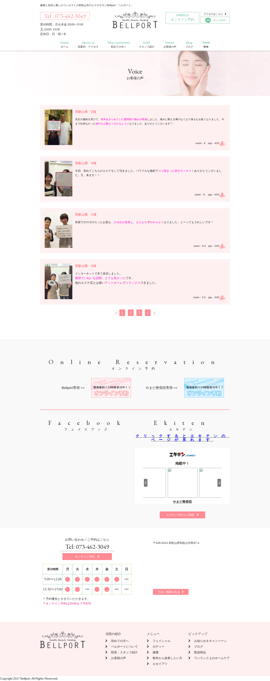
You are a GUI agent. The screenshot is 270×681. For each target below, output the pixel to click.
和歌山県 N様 (85, 163)
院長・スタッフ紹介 (121, 652)
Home (64, 44)
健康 (153, 652)
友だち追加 (219, 20)
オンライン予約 (182, 18)
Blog (189, 44)
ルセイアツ (157, 663)
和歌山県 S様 (85, 266)
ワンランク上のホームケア (209, 658)
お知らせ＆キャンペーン (207, 640)
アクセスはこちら (215, 14)
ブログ (195, 646)
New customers (119, 44)
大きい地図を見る (171, 591)
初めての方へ (117, 640)
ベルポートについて (121, 646)
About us (88, 44)
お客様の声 (115, 658)
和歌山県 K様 (85, 214)
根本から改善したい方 (164, 658)
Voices (169, 44)
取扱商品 (197, 652)
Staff (146, 44)
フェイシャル (158, 640)
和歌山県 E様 (85, 111)
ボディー (155, 646)
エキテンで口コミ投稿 (182, 514)
